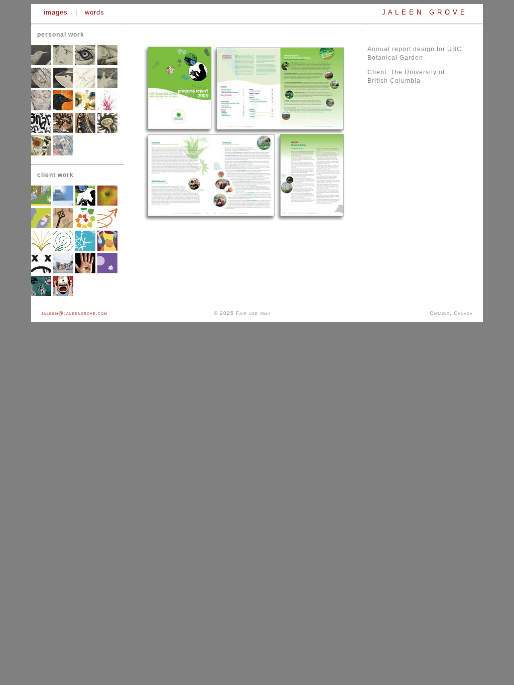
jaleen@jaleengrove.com (74, 313)
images (56, 12)
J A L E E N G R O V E (425, 12)
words (94, 12)
